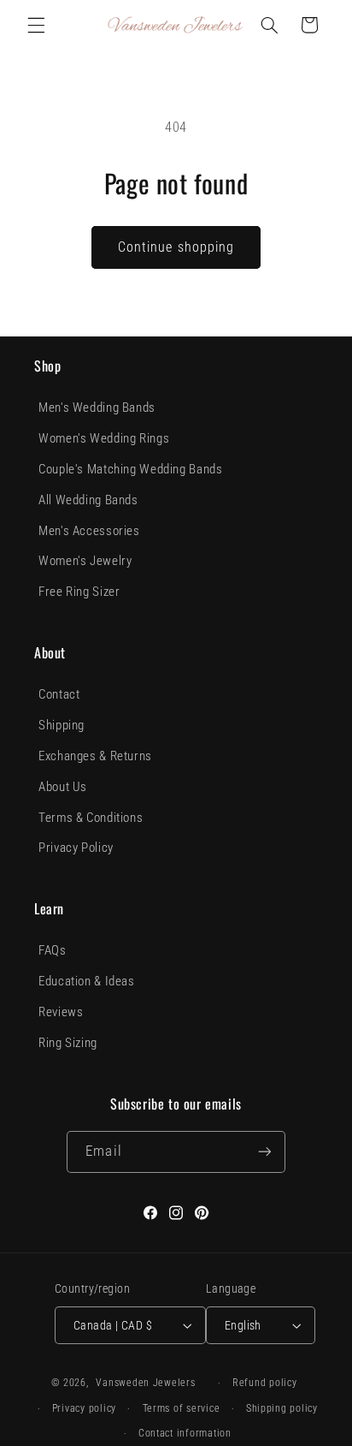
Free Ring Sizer (79, 591)
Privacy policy (84, 1408)
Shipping (61, 725)
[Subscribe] (264, 1152)
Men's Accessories (89, 531)
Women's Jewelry (85, 560)
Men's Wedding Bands (96, 407)
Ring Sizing (67, 1042)
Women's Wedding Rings (103, 438)
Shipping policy (282, 1408)
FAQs (52, 950)
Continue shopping (176, 247)
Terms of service (181, 1408)
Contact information (185, 1433)
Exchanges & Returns (95, 756)
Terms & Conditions (90, 817)
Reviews (60, 1012)
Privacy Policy (76, 847)
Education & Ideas (86, 981)
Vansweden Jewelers (145, 1383)
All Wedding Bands (88, 500)
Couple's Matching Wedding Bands (130, 469)
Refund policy (264, 1383)
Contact (58, 694)
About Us (62, 786)
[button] (36, 25)
